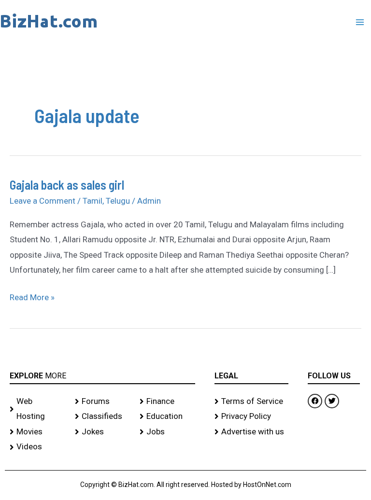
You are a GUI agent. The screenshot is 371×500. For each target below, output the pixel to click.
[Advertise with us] (251, 432)
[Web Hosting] (37, 409)
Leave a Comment (42, 201)
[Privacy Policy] (251, 416)
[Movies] (37, 432)
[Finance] (167, 401)
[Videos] (37, 447)
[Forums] (102, 401)
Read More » (32, 296)
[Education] (167, 416)
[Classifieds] (102, 416)
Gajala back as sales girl (67, 184)
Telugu (118, 201)
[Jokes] (102, 432)
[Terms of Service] (251, 401)
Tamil (92, 201)
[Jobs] (167, 432)
